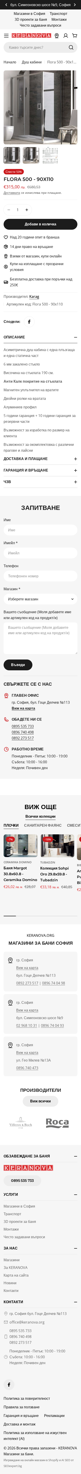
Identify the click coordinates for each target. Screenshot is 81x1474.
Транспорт (58, 13)
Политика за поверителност (27, 1398)
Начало (10, 62)
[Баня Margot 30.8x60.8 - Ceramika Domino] (21, 845)
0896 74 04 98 (53, 983)
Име (7, 519)
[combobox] (40, 47)
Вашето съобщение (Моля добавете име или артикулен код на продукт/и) (37, 614)
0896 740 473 (27, 1067)
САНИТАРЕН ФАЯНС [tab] (43, 825)
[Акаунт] (65, 35)
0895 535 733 (23, 726)
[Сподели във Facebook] (29, 321)
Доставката (12, 192)
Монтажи (59, 19)
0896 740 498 (23, 732)
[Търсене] (71, 47)
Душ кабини (32, 62)
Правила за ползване (22, 1407)
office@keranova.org (27, 1322)
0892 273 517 (23, 738)
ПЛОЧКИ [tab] (11, 825)
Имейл (11, 542)
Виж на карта (27, 967)
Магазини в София (29, 13)
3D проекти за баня (31, 19)
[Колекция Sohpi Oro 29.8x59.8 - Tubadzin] (57, 845)
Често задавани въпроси (40, 25)
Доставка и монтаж (20, 1424)
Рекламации (54, 1415)
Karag (34, 296)
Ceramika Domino (18, 862)
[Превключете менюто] (6, 35)
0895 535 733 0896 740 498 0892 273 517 (20, 1336)
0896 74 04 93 (52, 1025)
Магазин (12, 588)
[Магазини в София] (56, 35)
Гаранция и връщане (21, 1415)
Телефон (11, 565)
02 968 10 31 (26, 1025)
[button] (6, 4)
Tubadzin (47, 862)
